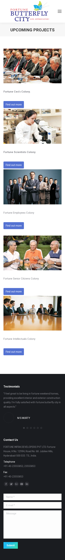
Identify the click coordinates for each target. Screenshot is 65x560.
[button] (24, 428)
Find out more (14, 104)
